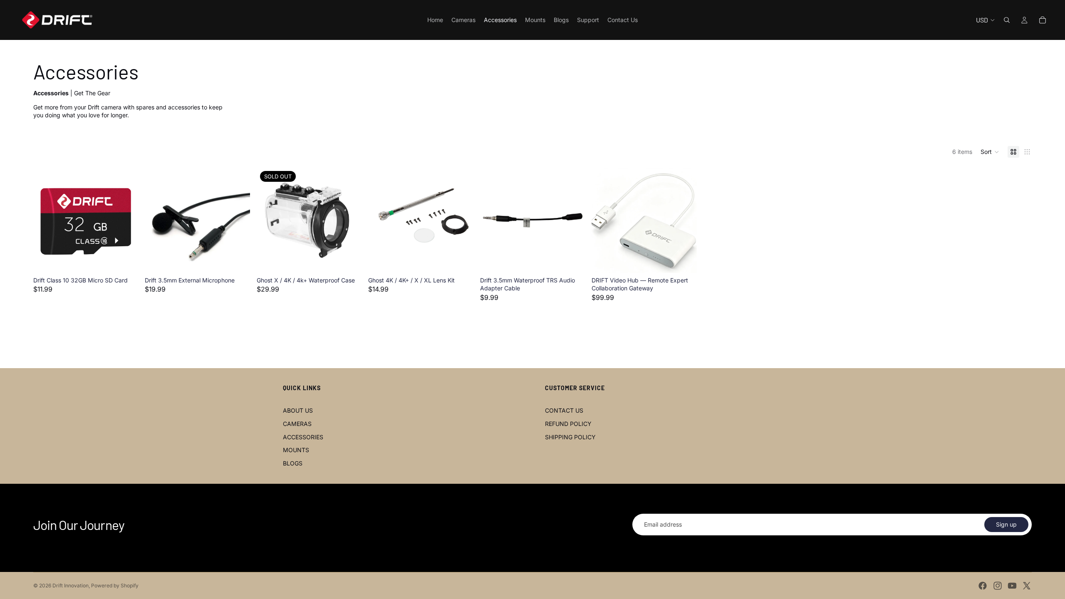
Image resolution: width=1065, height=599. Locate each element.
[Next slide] (237, 220)
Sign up (1006, 524)
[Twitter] (1027, 586)
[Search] (1007, 20)
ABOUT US (298, 410)
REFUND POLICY (568, 423)
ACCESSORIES (303, 437)
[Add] (125, 259)
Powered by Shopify (115, 585)
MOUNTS (296, 449)
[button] (990, 152)
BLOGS (292, 463)
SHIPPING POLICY (570, 437)
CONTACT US (564, 410)
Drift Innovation (70, 585)
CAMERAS (297, 423)
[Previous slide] (157, 220)
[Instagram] (998, 586)
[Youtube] (1012, 586)
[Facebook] (983, 586)
